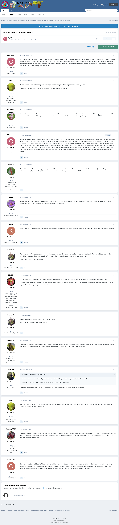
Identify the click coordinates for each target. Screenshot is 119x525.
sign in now (43, 488)
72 (12, 385)
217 (12, 476)
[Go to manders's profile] (11, 347)
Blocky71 (10, 250)
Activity (13, 11)
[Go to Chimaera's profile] (5, 39)
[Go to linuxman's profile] (11, 116)
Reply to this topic (108, 46)
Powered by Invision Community (59, 522)
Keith (11, 224)
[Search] (116, 10)
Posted (26, 55)
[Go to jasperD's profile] (11, 171)
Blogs (26, 14)
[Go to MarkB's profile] (11, 281)
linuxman (10, 109)
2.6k (11, 96)
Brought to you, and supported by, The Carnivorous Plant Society (59, 26)
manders (10, 340)
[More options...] (114, 55)
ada (10, 80)
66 (12, 180)
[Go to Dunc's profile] (11, 203)
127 (12, 240)
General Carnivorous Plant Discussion (29, 40)
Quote (26, 73)
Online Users (40, 14)
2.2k (11, 125)
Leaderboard (22, 11)
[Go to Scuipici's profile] (11, 376)
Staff (32, 14)
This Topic (108, 10)
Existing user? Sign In (100, 4)
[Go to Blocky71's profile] (11, 256)
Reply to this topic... (19, 495)
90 (12, 71)
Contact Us (56, 518)
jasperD (11, 165)
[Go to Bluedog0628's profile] (11, 435)
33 (12, 291)
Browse (5, 11)
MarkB (10, 275)
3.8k (11, 356)
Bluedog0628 (11, 429)
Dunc (11, 197)
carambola (11, 460)
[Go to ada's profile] (11, 87)
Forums (11, 14)
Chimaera (13, 38)
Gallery (19, 14)
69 (12, 445)
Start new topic (90, 46)
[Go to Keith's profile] (11, 231)
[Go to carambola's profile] (11, 466)
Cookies (63, 518)
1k (11, 266)
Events (3, 14)
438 (11, 213)
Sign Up (113, 4)
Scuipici (11, 369)
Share (99, 39)
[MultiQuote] (21, 73)
